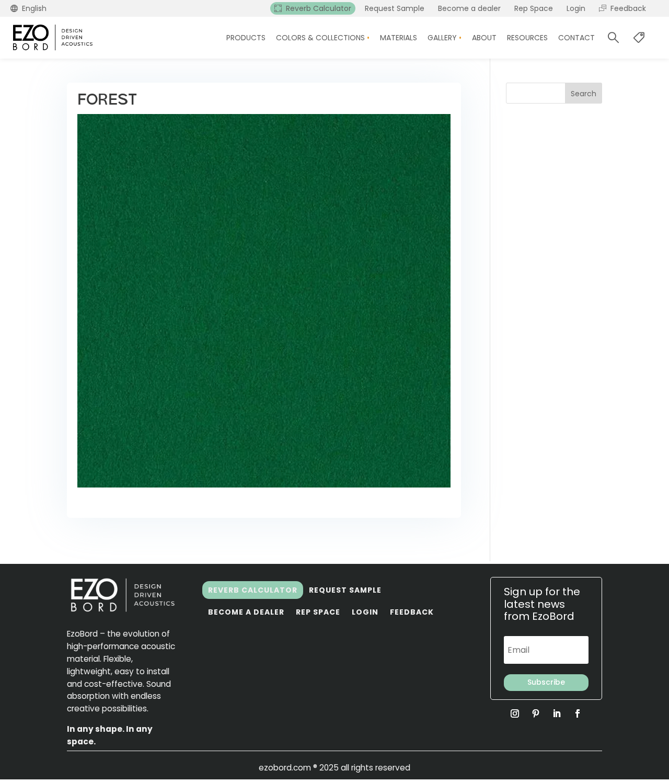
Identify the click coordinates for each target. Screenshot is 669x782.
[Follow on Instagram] (514, 713)
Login (365, 612)
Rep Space (318, 612)
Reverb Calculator (252, 590)
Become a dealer (246, 612)
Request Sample (345, 590)
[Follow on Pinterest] (535, 713)
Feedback (412, 612)
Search (583, 93)
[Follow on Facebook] (577, 713)
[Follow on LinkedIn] (556, 713)
